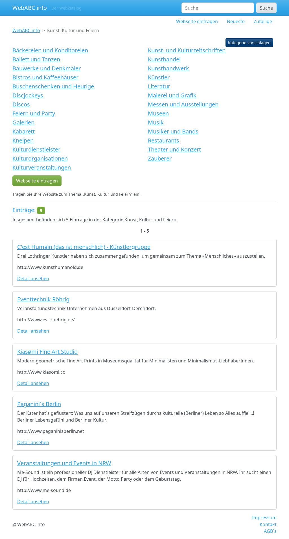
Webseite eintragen (197, 21)
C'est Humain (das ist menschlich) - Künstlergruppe (83, 247)
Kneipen (23, 140)
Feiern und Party (33, 113)
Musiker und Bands (173, 131)
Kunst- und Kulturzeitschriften (186, 50)
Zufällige (263, 21)
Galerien (23, 122)
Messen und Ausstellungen (183, 104)
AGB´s (270, 531)
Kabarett (23, 131)
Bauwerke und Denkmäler (46, 68)
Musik (156, 122)
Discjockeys (27, 95)
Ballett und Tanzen (36, 59)
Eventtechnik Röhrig (43, 299)
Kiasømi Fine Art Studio (47, 351)
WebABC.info (29, 8)
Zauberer (160, 158)
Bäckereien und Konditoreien (50, 50)
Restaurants (163, 140)
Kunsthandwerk (168, 68)
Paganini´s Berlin (39, 404)
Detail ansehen (33, 278)
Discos (21, 104)
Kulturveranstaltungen (41, 167)
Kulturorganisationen (40, 158)
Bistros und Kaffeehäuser (45, 77)
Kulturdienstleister (36, 149)
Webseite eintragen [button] (37, 181)
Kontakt (268, 524)
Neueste (236, 21)
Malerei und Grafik (172, 95)
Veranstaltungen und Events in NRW (64, 463)
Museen (158, 113)
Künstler (159, 77)
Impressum (264, 517)
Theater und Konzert (174, 149)
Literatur (159, 86)
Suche (266, 8)
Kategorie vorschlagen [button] (249, 42)
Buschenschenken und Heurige (53, 86)
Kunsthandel (164, 59)
